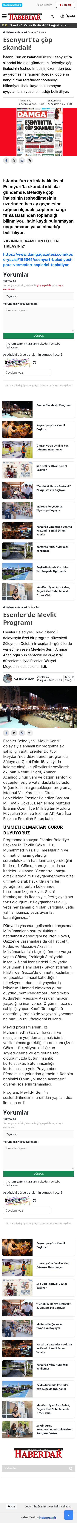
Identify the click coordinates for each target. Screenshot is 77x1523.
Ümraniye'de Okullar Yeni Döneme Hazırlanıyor (52, 447)
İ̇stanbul (35, 607)
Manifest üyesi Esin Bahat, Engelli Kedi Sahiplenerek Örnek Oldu (53, 591)
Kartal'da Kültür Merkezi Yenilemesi (52, 548)
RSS (12, 1506)
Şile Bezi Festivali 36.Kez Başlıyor (51, 468)
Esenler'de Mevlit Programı (53, 405)
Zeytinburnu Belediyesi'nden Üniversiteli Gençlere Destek (54, 1429)
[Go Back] (68, 1515)
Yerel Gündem (38, 32)
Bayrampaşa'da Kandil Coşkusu (50, 427)
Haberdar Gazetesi (16, 32)
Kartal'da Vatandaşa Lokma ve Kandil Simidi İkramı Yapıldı (54, 530)
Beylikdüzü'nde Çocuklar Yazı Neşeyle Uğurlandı (52, 569)
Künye (40, 4)
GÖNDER (39, 335)
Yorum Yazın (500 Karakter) (20, 303)
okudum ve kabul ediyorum (34, 345)
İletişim (48, 4)
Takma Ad (9, 281)
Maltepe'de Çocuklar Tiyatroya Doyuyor (49, 508)
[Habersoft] (47, 1517)
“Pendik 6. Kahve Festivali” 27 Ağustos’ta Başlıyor (53, 488)
